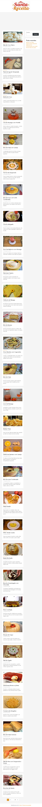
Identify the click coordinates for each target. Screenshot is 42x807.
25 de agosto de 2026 (7, 149)
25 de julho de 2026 (6, 764)
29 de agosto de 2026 (7, 46)
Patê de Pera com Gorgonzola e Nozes (12, 762)
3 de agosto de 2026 (6, 611)
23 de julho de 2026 (6, 789)
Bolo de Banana (7, 325)
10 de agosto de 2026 (7, 456)
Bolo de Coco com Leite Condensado (10, 198)
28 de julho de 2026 (6, 712)
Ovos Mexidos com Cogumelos (12, 352)
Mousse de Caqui (8, 635)
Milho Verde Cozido (9, 532)
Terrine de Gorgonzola (9, 172)
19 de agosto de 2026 (7, 274)
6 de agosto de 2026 (6, 559)
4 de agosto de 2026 (6, 586)
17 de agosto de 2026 (6, 326)
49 (15, 799)
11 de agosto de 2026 (6, 430)
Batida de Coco (7, 97)
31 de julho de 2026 (6, 636)
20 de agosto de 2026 (7, 251)
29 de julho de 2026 (6, 687)
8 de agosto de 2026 (6, 508)
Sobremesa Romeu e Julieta (11, 685)
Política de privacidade (27, 805)
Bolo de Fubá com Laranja (10, 147)
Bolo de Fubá (7, 377)
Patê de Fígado (7, 660)
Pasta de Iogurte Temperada (11, 72)
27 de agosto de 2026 (7, 98)
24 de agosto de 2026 (7, 174)
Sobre (20, 805)
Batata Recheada (7, 558)
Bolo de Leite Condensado (10, 479)
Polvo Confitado (7, 610)
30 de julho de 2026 (6, 662)
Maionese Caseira (8, 273)
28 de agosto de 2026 (7, 73)
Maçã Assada (6, 506)
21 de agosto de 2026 (6, 226)
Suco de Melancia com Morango (12, 249)
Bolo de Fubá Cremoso (9, 734)
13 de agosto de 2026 (6, 378)
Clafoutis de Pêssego (9, 300)
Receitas (5, 43)
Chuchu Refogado (8, 224)
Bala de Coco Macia (8, 45)
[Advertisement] (21, 21)
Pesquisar (28, 32)
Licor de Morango (8, 404)
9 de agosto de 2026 (6, 481)
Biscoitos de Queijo (8, 788)
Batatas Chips (7, 429)
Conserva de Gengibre (9, 711)
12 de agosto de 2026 (6, 405)
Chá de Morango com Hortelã (11, 122)
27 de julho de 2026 (6, 736)
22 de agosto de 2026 (7, 200)
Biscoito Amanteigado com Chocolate (11, 584)
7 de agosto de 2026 (6, 534)
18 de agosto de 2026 (6, 301)
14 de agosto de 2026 (6, 353)
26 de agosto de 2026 (7, 124)
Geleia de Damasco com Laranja (12, 454)
